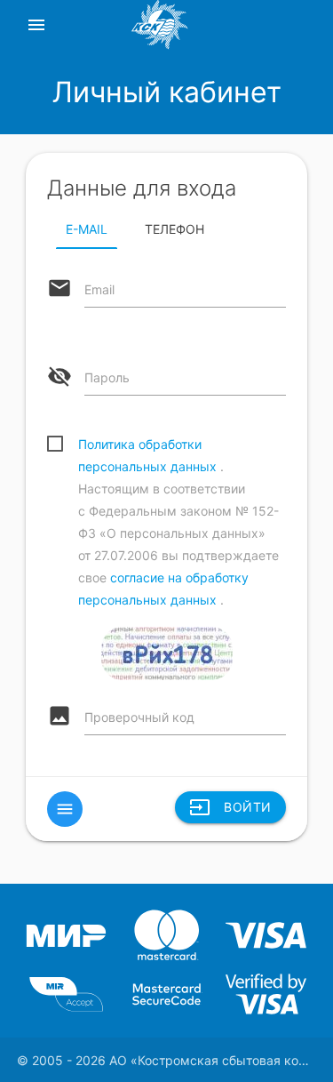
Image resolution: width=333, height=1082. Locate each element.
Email (99, 289)
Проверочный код (139, 717)
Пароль (107, 377)
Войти (230, 807)
